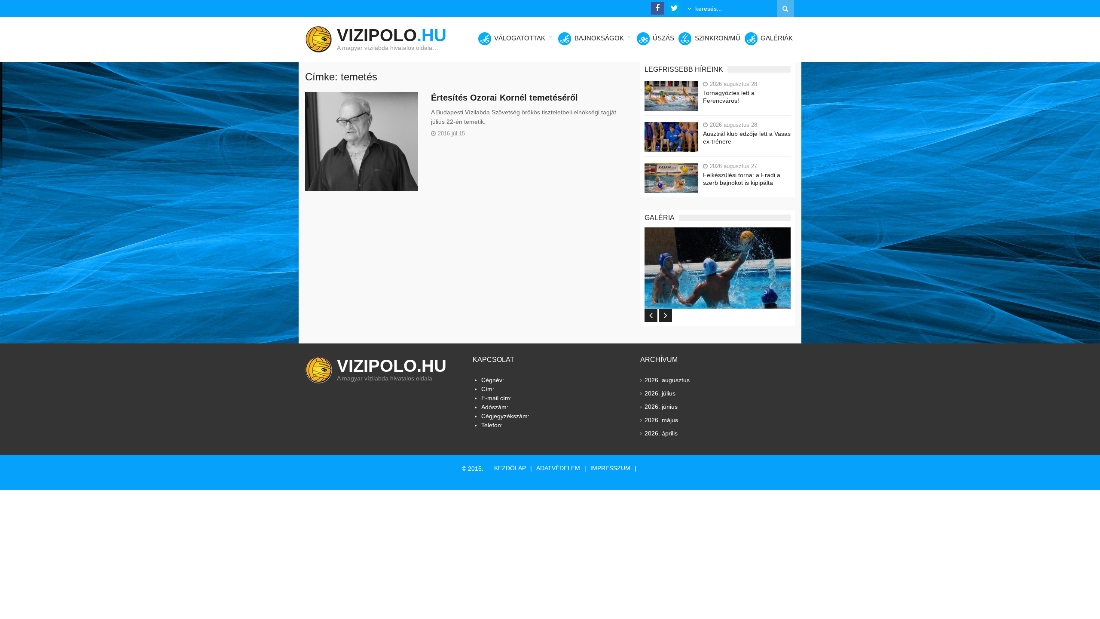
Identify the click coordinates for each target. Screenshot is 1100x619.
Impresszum (610, 468)
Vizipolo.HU (391, 365)
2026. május (661, 420)
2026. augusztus (667, 380)
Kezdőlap (510, 468)
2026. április (661, 433)
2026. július (660, 393)
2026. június (661, 406)
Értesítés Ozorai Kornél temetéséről (504, 97)
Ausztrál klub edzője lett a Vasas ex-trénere (747, 137)
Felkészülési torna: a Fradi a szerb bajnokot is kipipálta (741, 179)
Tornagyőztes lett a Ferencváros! (729, 96)
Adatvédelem (558, 468)
